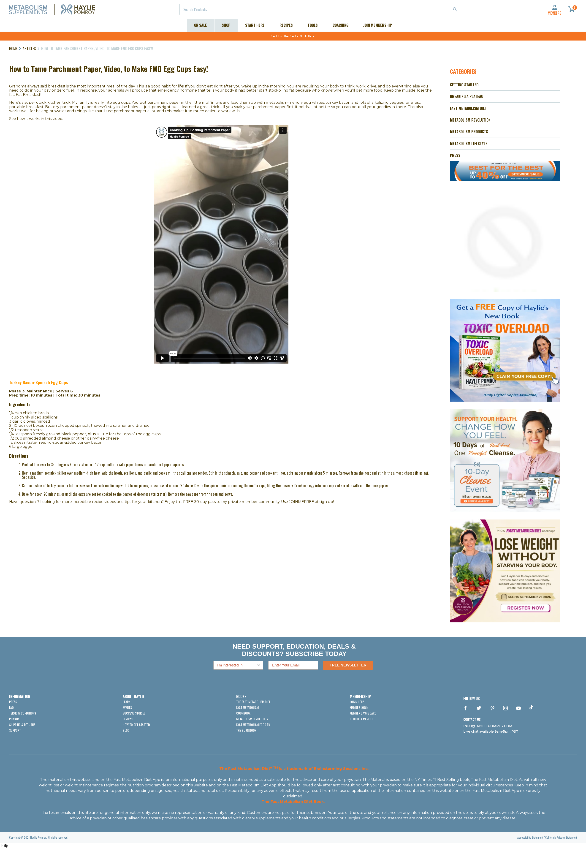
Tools (313, 25)
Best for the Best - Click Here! (293, 36)
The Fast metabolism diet (253, 701)
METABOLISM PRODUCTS (469, 131)
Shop (226, 25)
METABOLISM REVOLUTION (470, 120)
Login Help (357, 701)
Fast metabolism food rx (253, 724)
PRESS (455, 155)
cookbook (243, 713)
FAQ (11, 707)
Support (15, 730)
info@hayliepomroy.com (487, 726)
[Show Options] (259, 665)
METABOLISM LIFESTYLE (468, 143)
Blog (126, 730)
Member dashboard (363, 713)
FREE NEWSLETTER (348, 665)
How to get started (136, 724)
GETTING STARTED (464, 84)
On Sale (200, 25)
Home (13, 48)
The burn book (246, 730)
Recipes (286, 25)
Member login (359, 707)
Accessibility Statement (530, 837)
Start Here (255, 25)
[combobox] (321, 9)
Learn (126, 701)
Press (13, 701)
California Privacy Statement (561, 837)
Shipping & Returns (22, 724)
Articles (29, 48)
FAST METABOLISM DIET (468, 108)
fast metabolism (247, 707)
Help (4, 845)
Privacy (14, 718)
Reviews (128, 718)
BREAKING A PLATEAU (466, 96)
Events (127, 707)
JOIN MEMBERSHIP (377, 25)
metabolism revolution (252, 718)
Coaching (340, 25)
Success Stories (134, 713)
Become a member (361, 718)
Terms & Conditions (22, 713)
